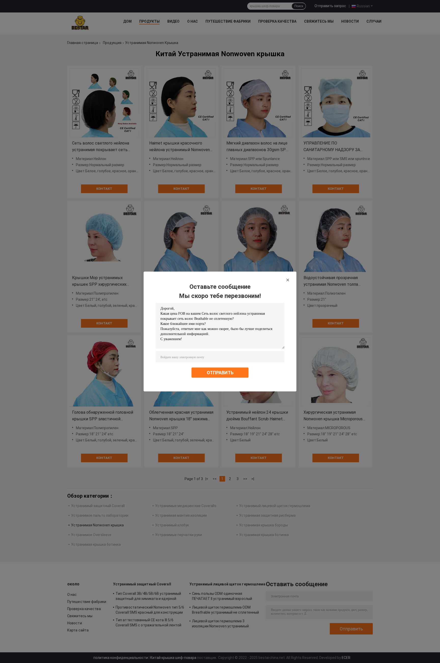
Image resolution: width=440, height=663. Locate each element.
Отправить (220, 372)
